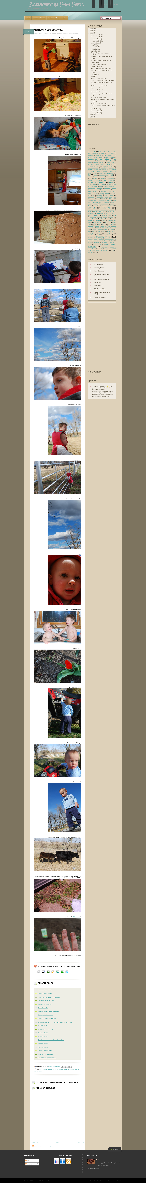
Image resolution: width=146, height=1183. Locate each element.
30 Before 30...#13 (43, 1036)
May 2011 (94, 49)
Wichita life (99, 248)
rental (97, 227)
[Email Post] (61, 1066)
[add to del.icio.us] (39, 972)
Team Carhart (91, 234)
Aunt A (95, 157)
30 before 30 (49, 33)
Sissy (99, 231)
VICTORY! (94, 76)
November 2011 (96, 37)
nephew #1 (100, 213)
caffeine (108, 162)
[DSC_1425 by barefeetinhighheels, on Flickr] (64, 832)
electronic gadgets (103, 175)
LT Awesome (106, 202)
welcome (112, 247)
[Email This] (64, 1067)
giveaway (94, 186)
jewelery (103, 198)
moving (89, 211)
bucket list (95, 162)
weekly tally (104, 247)
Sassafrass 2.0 (98, 285)
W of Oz (112, 242)
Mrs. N (114, 211)
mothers (112, 209)
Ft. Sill (89, 184)
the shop (109, 234)
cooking (90, 169)
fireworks (97, 180)
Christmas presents (107, 166)
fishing (104, 180)
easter (95, 175)
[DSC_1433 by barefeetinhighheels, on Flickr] (57, 871)
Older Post (81, 1142)
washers (90, 244)
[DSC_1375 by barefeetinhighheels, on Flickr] (57, 399)
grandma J (99, 188)
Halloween (90, 193)
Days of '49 (102, 173)
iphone (98, 198)
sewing (105, 229)
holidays (99, 195)
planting (95, 224)
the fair (103, 234)
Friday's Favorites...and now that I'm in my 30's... (51, 1040)
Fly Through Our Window (102, 279)
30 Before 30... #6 (43, 1033)
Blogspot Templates (117, 1180)
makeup (89, 204)
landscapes (72, 33)
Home (58, 1142)
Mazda (89, 205)
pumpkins (97, 226)
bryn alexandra (99, 271)
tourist (95, 238)
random (114, 226)
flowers (112, 180)
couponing (113, 169)
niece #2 (96, 215)
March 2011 (95, 109)
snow (108, 231)
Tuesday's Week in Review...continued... (49, 1011)
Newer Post (35, 1142)
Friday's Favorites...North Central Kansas (49, 997)
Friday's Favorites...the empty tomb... (102, 68)
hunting (106, 196)
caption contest (100, 164)
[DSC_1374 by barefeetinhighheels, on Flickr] (57, 360)
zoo (96, 252)
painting (108, 218)
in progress (92, 198)
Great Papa (103, 191)
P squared (94, 218)
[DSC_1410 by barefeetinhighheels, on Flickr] (57, 682)
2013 (91, 29)
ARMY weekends (108, 155)
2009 (91, 117)
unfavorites (105, 240)
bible (96, 159)
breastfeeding (110, 160)
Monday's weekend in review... (46, 1000)
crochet (98, 171)
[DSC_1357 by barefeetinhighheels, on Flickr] (64, 204)
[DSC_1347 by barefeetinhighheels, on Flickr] (57, 110)
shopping (112, 229)
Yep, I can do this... (96, 88)
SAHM (89, 229)
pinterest (107, 222)
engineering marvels (99, 176)
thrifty (92, 237)
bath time (90, 159)
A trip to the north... (43, 1008)
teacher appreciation (109, 233)
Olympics (99, 217)
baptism (101, 157)
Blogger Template (108, 1180)
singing (93, 231)
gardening (65, 33)
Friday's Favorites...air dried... (99, 92)
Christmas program (93, 167)
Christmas (110, 164)
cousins (92, 171)
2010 (91, 115)
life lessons (109, 200)
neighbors (91, 213)
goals (100, 186)
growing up (111, 191)
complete (111, 167)
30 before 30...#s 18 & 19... (45, 990)
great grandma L (94, 189)
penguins (110, 220)
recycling (92, 227)
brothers (90, 162)
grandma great (91, 188)
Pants (113, 218)
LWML (112, 202)
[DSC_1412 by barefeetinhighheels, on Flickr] (64, 737)
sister (103, 231)
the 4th (98, 234)
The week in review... (43, 1043)
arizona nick (99, 155)
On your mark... (95, 62)
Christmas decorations (93, 166)
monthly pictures (104, 209)
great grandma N (106, 189)
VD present (104, 242)
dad (111, 171)
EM (112, 175)
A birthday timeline (43, 1047)
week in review (42, 35)
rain (109, 226)
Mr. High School (97, 211)
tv (115, 238)
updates (112, 240)
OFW (114, 215)
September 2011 (96, 41)
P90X (101, 218)
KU (88, 200)
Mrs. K (109, 211)
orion (89, 218)
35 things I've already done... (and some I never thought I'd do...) (55, 1022)
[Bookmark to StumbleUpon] (57, 972)
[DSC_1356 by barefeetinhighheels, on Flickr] (57, 149)
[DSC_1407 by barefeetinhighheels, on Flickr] (57, 643)
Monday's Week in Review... (48, 30)
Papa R (90, 220)
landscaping (101, 200)
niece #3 (104, 215)
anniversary (91, 155)
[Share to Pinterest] (71, 1067)
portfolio (104, 224)
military (112, 206)
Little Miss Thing (97, 202)
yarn (92, 252)
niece (113, 213)
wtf (88, 252)
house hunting (91, 196)
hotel (106, 195)
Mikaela (100, 1160)
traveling (101, 238)
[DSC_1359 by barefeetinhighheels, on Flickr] (57, 243)
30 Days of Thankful (103, 151)
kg (113, 198)
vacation (90, 242)
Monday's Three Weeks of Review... (47, 1018)
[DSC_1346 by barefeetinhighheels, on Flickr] (57, 71)
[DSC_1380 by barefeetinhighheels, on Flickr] (64, 454)
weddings (106, 244)
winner (109, 248)
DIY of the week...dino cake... (46, 1054)
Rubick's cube (110, 227)
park (104, 220)
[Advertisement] (96, 335)
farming (60, 33)
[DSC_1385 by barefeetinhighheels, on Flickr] (57, 493)
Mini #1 (77, 33)
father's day (111, 178)
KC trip (109, 198)
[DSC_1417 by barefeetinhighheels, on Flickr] (57, 776)
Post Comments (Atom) (48, 1146)
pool (99, 224)
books (103, 160)
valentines (96, 242)
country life (106, 169)
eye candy (109, 176)
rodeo (103, 227)
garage (94, 184)
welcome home (91, 248)
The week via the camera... (45, 1004)
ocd (110, 215)
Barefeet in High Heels (36, 1180)
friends (111, 182)
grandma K (107, 188)
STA (96, 233)
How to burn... (95, 74)
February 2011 (95, 111)
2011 (91, 33)
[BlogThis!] (66, 1067)
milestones (104, 205)
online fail (105, 217)
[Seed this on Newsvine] (48, 972)
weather (100, 244)
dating (95, 173)
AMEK (112, 153)
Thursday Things (103, 237)
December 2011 (96, 35)
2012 (91, 31)
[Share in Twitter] (67, 972)
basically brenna (99, 268)
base (106, 157)
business (102, 162)
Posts (28, 1160)
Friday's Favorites (95, 182)
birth (101, 159)
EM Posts (90, 176)
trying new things (109, 238)
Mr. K (104, 211)
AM (107, 153)
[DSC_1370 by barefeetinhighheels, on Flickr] (57, 321)
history (93, 195)
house (111, 195)
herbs (96, 193)
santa (94, 229)
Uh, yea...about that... (97, 66)
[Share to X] (68, 1067)
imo (115, 196)
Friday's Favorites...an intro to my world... (103, 80)
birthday (55, 33)
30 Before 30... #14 (43, 1025)
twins (91, 240)
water (94, 244)
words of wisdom (101, 250)
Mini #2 (35, 35)
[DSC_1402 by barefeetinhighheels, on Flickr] (64, 604)
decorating (110, 173)
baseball (112, 157)
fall (90, 178)
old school (92, 217)
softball (114, 231)
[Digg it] (43, 972)
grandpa (114, 188)
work (112, 250)
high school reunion (104, 193)
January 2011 (95, 113)
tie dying (90, 238)
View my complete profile (93, 1168)
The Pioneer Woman (100, 289)
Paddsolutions (101, 1180)
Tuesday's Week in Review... (45, 1015)
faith (115, 176)
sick (89, 231)
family (95, 178)
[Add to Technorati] (62, 972)
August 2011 (95, 43)
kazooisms (97, 282)
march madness (104, 204)
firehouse (90, 180)
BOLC (98, 160)
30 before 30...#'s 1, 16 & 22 (45, 1029)
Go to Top (114, 1149)
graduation (111, 186)
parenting (97, 220)
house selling (100, 196)
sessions (100, 229)
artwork (89, 157)
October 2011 (95, 39)
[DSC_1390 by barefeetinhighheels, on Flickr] (64, 549)
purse (102, 226)
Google (105, 186)
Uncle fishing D (97, 240)
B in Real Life (98, 264)
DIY (89, 175)
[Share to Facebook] (69, 1067)
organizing (111, 217)
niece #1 (90, 215)
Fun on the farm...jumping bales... (47, 1057)
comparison (103, 167)
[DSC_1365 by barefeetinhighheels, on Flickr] (57, 282)
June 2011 (94, 47)
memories (96, 205)
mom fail (97, 209)
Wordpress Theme (93, 1180)
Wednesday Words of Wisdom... (100, 86)
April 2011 (94, 51)
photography (97, 222)
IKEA (111, 196)
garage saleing (101, 184)
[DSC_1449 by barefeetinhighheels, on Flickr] (57, 950)
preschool (90, 226)
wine (105, 248)
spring (91, 233)
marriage (112, 204)
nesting (107, 213)
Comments (29, 1164)
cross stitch (105, 171)
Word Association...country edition (101, 60)
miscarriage (90, 209)
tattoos (100, 233)
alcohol (102, 153)
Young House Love (100, 297)
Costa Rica (98, 169)
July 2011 (94, 45)
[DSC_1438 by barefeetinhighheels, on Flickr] (57, 911)
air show (95, 153)
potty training (111, 224)
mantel (95, 204)
